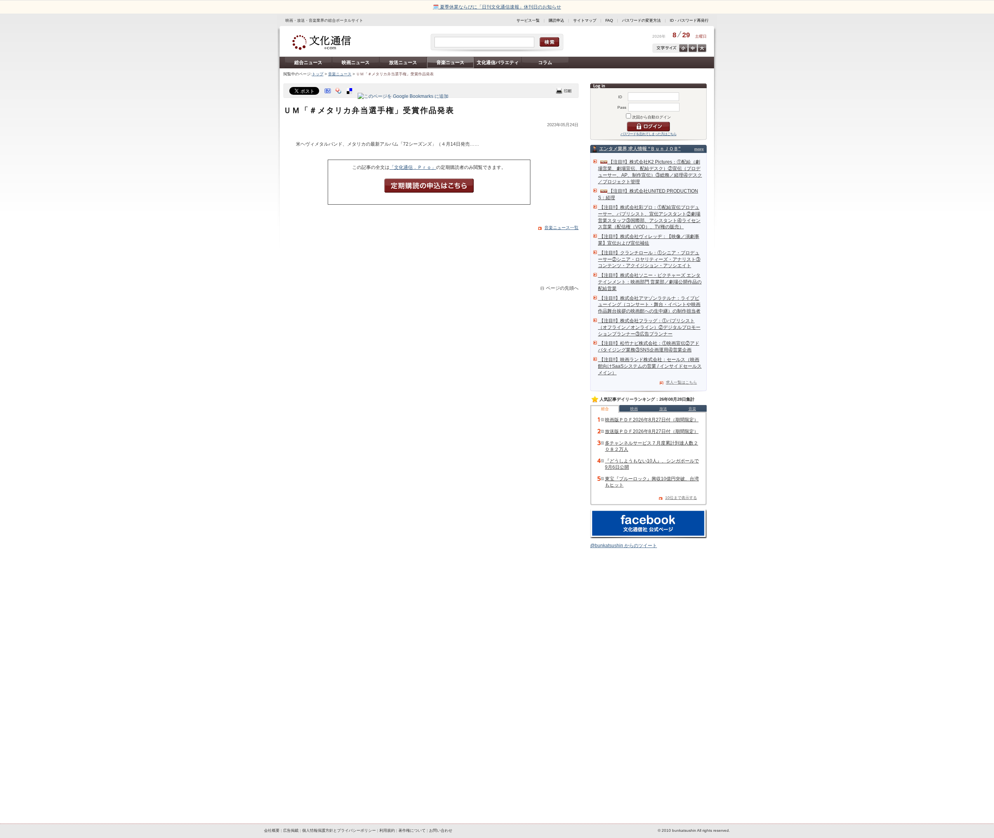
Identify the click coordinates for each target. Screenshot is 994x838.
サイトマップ (584, 20)
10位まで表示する (681, 497)
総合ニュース (308, 62)
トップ (317, 74)
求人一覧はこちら (681, 382)
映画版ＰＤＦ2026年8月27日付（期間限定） (652, 419)
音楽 (692, 409)
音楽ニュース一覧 (561, 227)
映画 (634, 409)
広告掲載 (291, 830)
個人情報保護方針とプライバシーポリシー (339, 830)
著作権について (412, 830)
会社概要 (272, 830)
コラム (545, 62)
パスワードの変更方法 (641, 20)
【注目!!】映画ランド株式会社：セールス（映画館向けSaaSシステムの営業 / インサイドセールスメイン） (650, 366)
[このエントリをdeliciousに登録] (350, 96)
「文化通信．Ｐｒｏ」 (412, 167)
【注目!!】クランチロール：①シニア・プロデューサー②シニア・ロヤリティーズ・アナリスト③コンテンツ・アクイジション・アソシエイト (649, 259)
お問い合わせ (440, 830)
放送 (663, 409)
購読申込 (556, 20)
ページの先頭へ (562, 288)
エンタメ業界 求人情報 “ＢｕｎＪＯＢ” (640, 148)
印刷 (563, 90)
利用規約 (387, 830)
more (699, 149)
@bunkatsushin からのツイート (623, 545)
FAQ (609, 20)
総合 (605, 409)
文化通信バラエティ (498, 62)
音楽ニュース (450, 62)
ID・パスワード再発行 (689, 20)
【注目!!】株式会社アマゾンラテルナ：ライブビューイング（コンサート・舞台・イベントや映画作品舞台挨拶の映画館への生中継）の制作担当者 (649, 305)
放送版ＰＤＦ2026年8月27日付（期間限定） (652, 431)
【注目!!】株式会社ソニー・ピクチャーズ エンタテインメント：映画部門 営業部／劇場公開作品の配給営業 (650, 282)
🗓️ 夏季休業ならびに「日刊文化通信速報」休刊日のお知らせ (497, 7)
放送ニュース (403, 62)
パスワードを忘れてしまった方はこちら (648, 134)
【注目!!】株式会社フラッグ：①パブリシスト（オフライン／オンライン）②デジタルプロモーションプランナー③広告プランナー (649, 327)
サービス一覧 (528, 20)
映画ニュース (356, 62)
